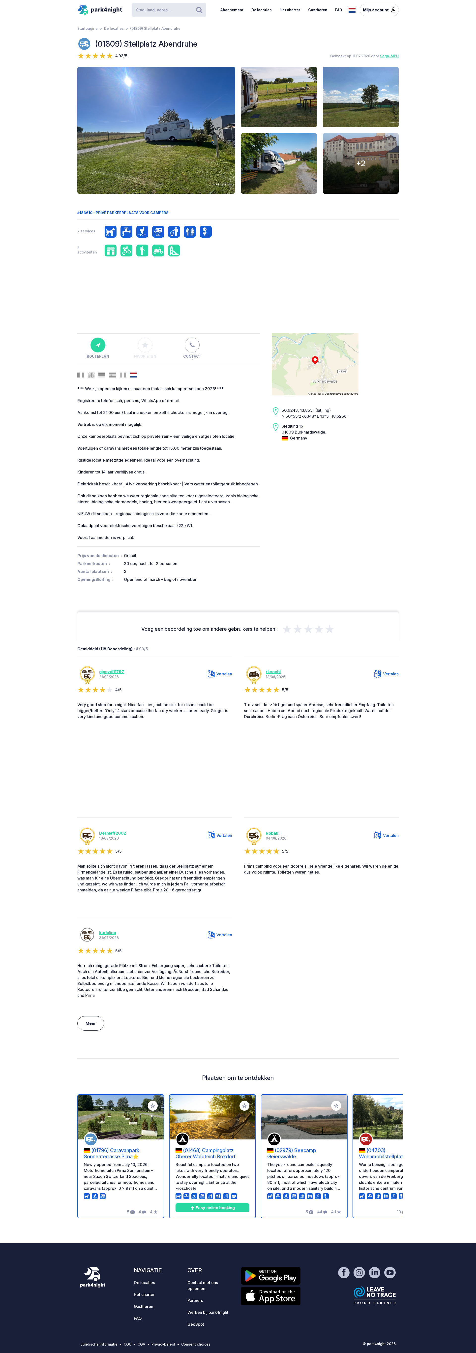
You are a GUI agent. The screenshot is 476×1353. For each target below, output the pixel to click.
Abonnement (231, 10)
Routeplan (98, 356)
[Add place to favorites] (153, 1106)
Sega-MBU (389, 56)
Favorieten (145, 356)
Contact (192, 356)
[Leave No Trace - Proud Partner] (375, 1295)
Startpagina (87, 28)
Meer (91, 1023)
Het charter (290, 10)
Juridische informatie (99, 1344)
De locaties (261, 10)
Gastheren (317, 10)
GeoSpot (195, 1324)
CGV (141, 1344)
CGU (127, 1344)
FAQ (338, 10)
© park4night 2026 (379, 1344)
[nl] (352, 10)
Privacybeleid (163, 1344)
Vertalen (224, 673)
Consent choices (195, 1344)
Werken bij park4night (207, 1312)
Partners (195, 1300)
